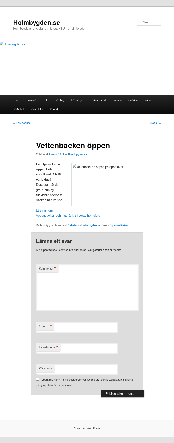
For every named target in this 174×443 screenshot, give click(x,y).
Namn (45, 326)
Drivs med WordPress (87, 428)
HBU (45, 100)
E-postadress (48, 347)
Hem (17, 100)
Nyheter (72, 225)
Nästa (155, 123)
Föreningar (77, 100)
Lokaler (31, 100)
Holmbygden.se (36, 22)
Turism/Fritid (98, 100)
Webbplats (45, 368)
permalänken (120, 225)
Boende (117, 100)
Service (133, 100)
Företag (59, 100)
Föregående (22, 123)
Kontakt (54, 109)
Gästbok (19, 109)
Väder (148, 100)
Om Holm (37, 109)
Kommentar (47, 268)
